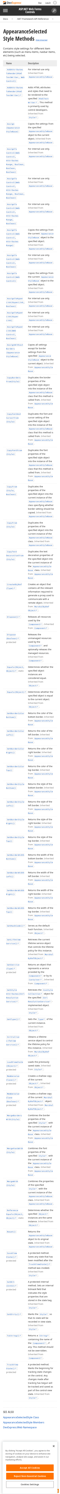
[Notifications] (55, 3)
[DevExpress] (12, 3)
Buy (40, 2)
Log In (48, 2)
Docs (5, 18)
